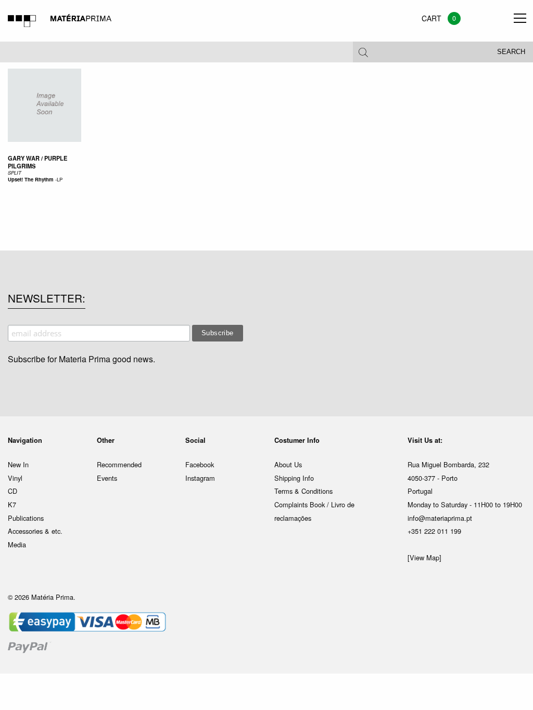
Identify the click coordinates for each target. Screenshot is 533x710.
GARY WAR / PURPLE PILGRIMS (37, 162)
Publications (26, 518)
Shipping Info (294, 478)
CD (12, 491)
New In (18, 464)
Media (17, 544)
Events (107, 478)
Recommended (119, 464)
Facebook (199, 464)
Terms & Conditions (303, 491)
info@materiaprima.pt (440, 518)
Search (511, 52)
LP (59, 179)
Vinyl (15, 478)
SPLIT (14, 172)
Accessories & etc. (35, 531)
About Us (288, 464)
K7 (12, 504)
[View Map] (424, 557)
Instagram (200, 478)
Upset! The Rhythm (31, 179)
